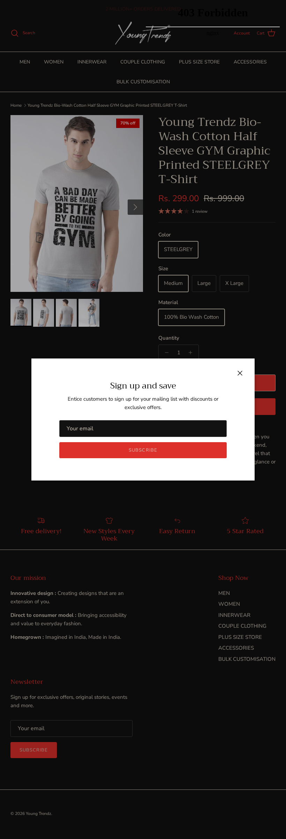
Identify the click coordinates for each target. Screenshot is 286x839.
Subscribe (143, 450)
